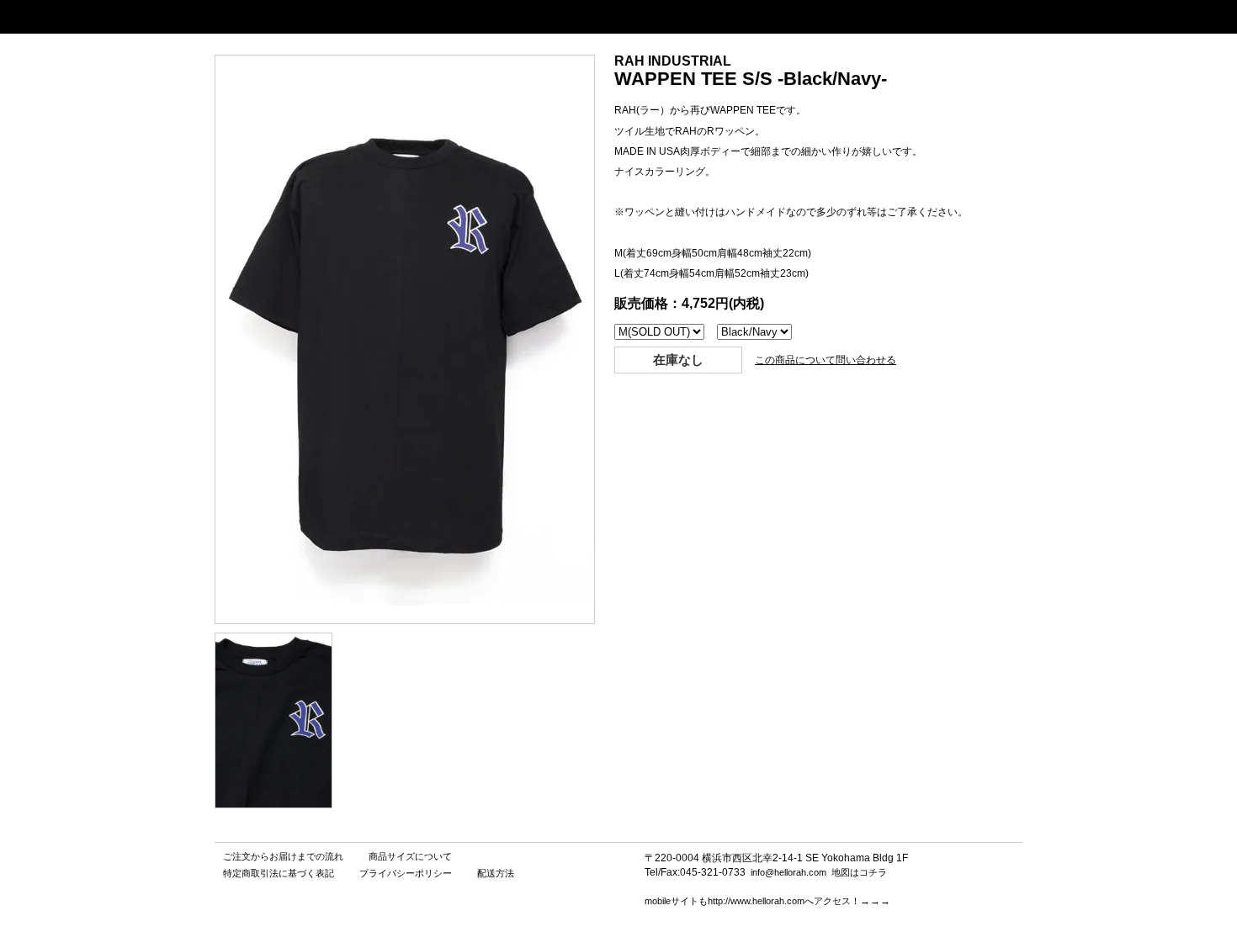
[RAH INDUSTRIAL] (273, 803)
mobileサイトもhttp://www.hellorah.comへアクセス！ (752, 901)
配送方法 (495, 873)
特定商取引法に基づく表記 (278, 873)
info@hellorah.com (788, 872)
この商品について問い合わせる (825, 360)
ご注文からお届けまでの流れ (283, 856)
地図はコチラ (859, 872)
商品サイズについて (410, 856)
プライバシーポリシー (405, 873)
